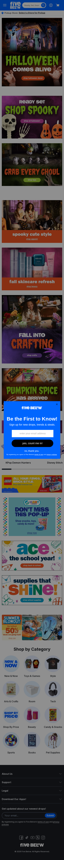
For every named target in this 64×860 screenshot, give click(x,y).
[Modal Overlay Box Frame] (32, 430)
